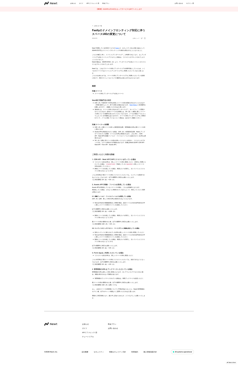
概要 (94, 86)
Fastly (117, 48)
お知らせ (73, 3)
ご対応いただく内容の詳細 (103, 154)
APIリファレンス (91, 3)
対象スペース (97, 91)
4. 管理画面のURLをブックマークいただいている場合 (112, 269)
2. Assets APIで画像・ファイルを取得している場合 (111, 184)
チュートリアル (88, 337)
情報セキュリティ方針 (117, 352)
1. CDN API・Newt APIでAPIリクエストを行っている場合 (114, 159)
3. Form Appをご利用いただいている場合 (108, 253)
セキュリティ (99, 352)
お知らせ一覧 (98, 26)
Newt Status (133, 105)
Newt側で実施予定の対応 (101, 100)
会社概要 (85, 352)
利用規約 (134, 352)
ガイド (81, 3)
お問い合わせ (179, 3)
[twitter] (141, 38)
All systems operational (183, 352)
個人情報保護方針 (150, 352)
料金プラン (105, 3)
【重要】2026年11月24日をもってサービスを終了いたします (119, 9)
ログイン (189, 3)
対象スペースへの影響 (100, 124)
